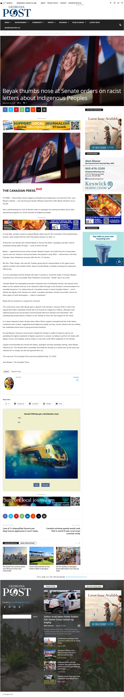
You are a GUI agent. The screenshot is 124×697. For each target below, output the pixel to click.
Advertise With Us (74, 3)
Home (4, 33)
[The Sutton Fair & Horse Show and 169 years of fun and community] (15, 556)
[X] (122, 3)
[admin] (9, 383)
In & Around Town (62, 564)
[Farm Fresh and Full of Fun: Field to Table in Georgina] (41, 556)
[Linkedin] (27, 109)
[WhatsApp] (21, 109)
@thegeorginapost (76, 577)
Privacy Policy (52, 3)
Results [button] (45, 485)
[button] (120, 25)
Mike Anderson (49, 626)
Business (63, 22)
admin (18, 377)
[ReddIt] (33, 109)
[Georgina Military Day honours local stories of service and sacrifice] (50, 653)
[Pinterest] (16, 109)
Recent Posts (16, 371)
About (43, 3)
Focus (15, 33)
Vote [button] (36, 485)
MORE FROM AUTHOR (27, 543)
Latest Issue (94, 22)
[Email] (38, 109)
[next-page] (79, 543)
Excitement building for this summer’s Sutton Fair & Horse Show (69, 640)
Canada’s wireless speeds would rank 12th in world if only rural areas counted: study (63, 531)
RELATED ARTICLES (11, 543)
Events (51, 22)
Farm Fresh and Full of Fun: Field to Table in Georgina (39, 568)
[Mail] (118, 3)
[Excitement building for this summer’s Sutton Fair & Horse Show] (50, 642)
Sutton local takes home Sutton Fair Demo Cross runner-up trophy (61, 619)
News (7, 22)
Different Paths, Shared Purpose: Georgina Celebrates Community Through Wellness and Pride (69, 665)
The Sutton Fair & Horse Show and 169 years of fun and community (14, 569)
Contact (63, 3)
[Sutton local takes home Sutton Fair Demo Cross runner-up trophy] (62, 602)
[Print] (44, 109)
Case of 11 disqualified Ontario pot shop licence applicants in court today (20, 529)
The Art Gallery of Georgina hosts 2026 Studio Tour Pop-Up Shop (67, 569)
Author (6, 371)
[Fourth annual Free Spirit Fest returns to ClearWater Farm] (50, 679)
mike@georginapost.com (20, 602)
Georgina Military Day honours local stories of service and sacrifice (66, 652)
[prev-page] (76, 543)
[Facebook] (110, 3)
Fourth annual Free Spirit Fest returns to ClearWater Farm (69, 677)
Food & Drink (78, 22)
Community (37, 22)
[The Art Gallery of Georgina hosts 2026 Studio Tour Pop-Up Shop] (68, 556)
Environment (21, 22)
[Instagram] (114, 3)
